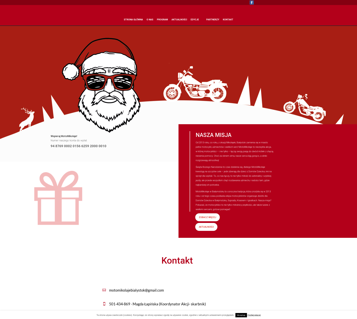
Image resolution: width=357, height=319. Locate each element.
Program (162, 20)
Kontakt (228, 20)
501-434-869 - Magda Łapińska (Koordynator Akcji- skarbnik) (157, 304)
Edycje (195, 20)
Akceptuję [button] (241, 315)
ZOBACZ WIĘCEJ (207, 217)
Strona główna (133, 20)
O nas (150, 20)
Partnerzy (212, 20)
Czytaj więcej (254, 315)
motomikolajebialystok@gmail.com (136, 290)
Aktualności (179, 20)
